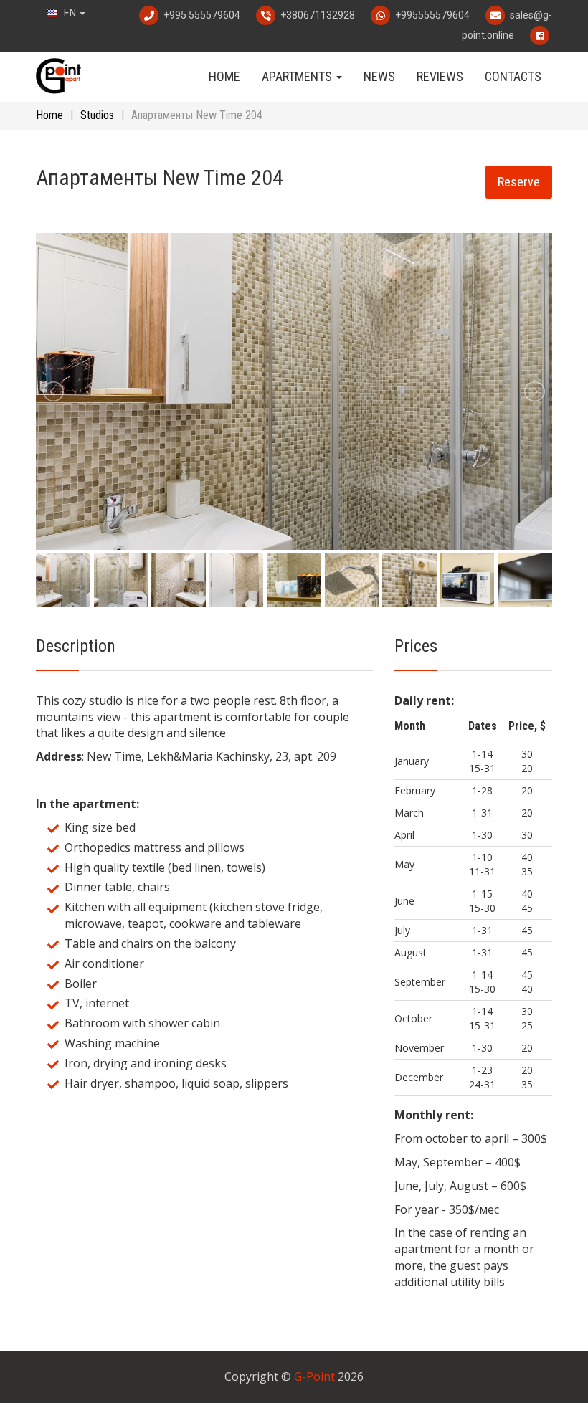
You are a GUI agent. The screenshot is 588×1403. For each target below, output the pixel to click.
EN (70, 13)
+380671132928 (317, 15)
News (379, 76)
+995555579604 (432, 15)
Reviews (440, 76)
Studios (97, 115)
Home (224, 76)
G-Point (314, 1376)
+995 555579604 (201, 15)
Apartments (298, 76)
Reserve (519, 181)
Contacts (513, 76)
